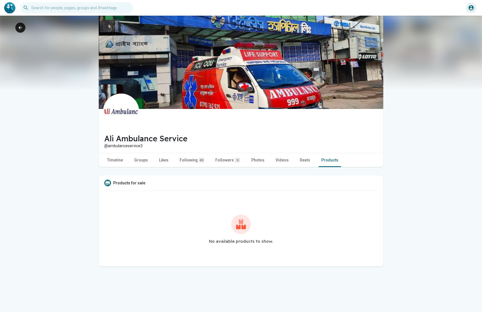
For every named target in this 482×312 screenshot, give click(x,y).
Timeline (115, 160)
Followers (226, 160)
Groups (141, 160)
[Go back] (20, 28)
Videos (282, 160)
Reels (305, 160)
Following (191, 160)
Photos (257, 160)
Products (329, 160)
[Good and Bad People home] (9, 7)
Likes (163, 160)
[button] (471, 8)
